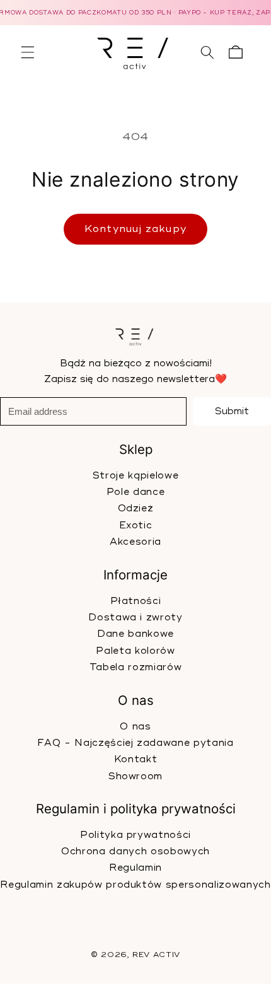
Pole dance (136, 492)
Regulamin (135, 868)
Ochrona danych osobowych (135, 851)
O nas (135, 726)
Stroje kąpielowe (136, 476)
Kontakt (136, 759)
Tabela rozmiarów (135, 667)
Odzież (136, 509)
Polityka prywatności (135, 834)
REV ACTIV (156, 955)
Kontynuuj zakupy (135, 229)
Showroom (135, 776)
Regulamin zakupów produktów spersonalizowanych (135, 884)
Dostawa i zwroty (135, 618)
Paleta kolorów (135, 651)
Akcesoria (135, 542)
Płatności (135, 601)
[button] (28, 52)
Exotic (136, 525)
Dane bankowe (135, 634)
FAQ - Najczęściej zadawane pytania (135, 742)
